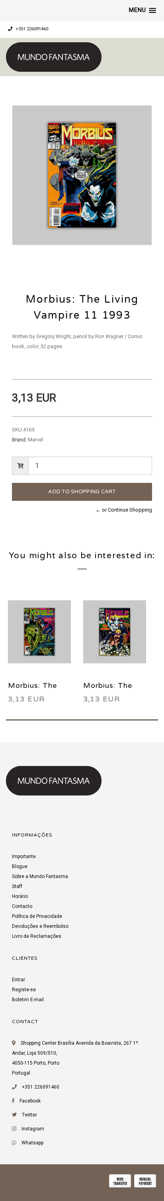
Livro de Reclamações (36, 936)
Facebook (30, 1101)
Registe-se (24, 989)
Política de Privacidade (37, 916)
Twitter (29, 1115)
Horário (20, 896)
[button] (142, 10)
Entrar (18, 979)
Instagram (32, 1129)
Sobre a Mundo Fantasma (40, 876)
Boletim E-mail (28, 999)
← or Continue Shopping (124, 510)
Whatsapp (32, 1143)
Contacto (22, 906)
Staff (17, 886)
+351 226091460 (31, 29)
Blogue (19, 866)
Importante (24, 856)
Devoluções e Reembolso (40, 926)
